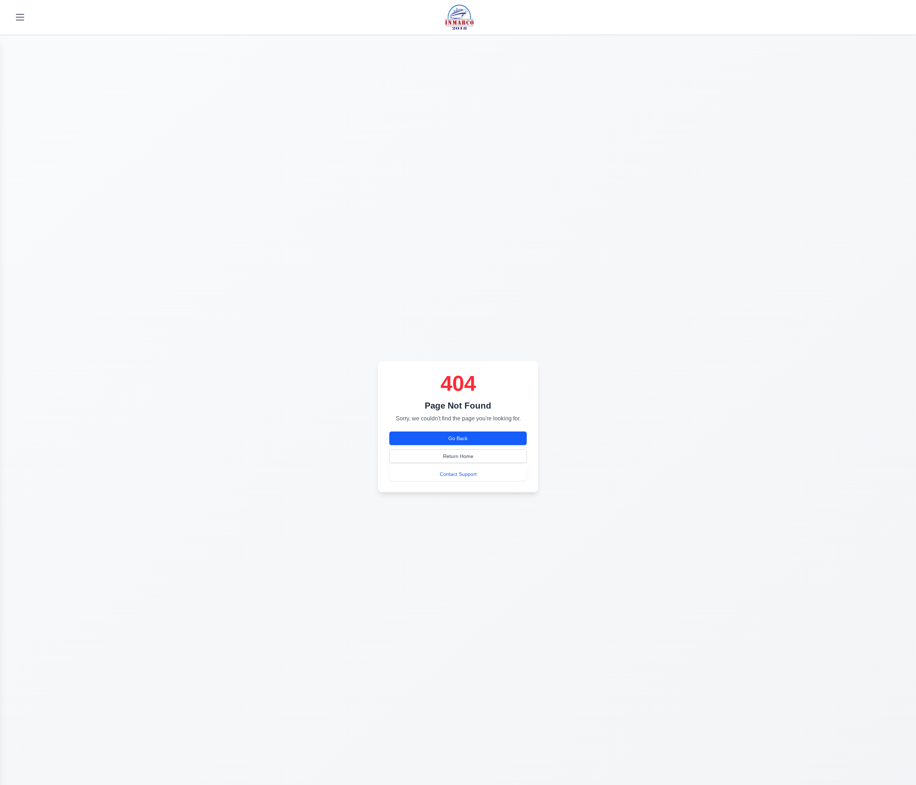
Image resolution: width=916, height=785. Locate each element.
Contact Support (458, 474)
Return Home (458, 456)
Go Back (458, 438)
